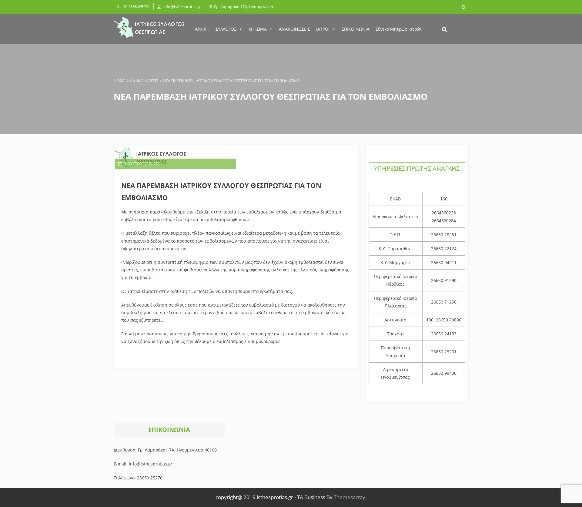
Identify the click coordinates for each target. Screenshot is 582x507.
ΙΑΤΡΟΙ (322, 29)
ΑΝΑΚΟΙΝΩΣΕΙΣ (294, 29)
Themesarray (349, 497)
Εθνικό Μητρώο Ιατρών (399, 29)
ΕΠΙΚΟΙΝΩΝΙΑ (356, 29)
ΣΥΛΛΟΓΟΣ (226, 29)
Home (119, 80)
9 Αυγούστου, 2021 (143, 163)
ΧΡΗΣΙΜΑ (258, 29)
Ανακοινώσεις (144, 80)
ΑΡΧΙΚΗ (202, 29)
